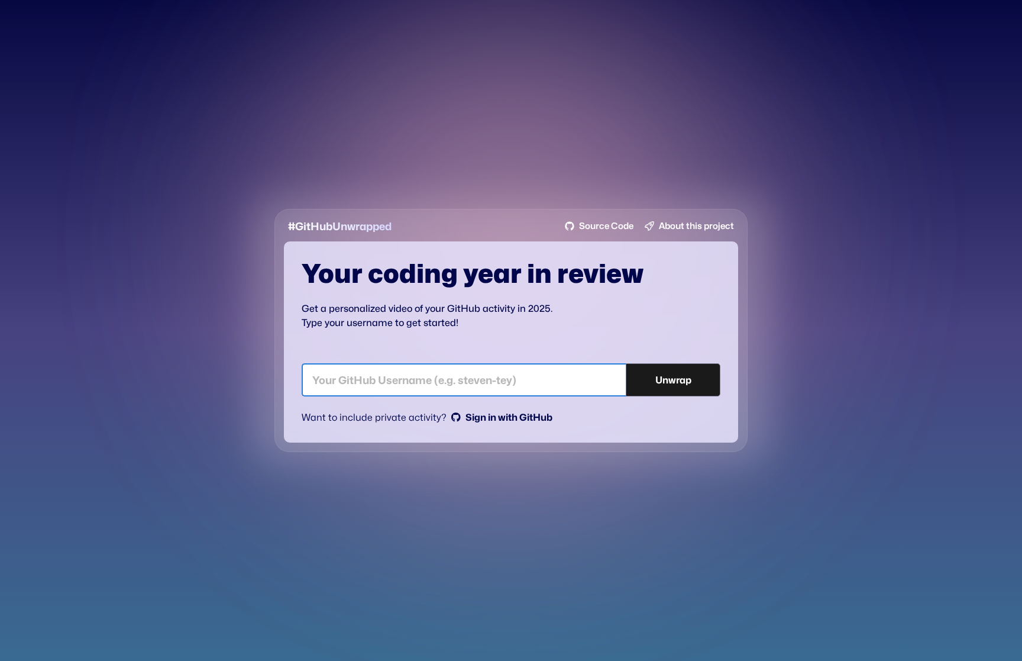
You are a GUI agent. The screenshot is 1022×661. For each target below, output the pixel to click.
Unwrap (673, 380)
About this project (696, 226)
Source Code (606, 226)
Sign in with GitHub (508, 417)
